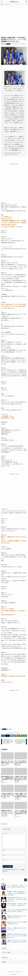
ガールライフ (18, 971)
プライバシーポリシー (11, 971)
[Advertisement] (14, 20)
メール (4, 855)
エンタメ (4, 729)
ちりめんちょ (14, 1)
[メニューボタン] (1, 1)
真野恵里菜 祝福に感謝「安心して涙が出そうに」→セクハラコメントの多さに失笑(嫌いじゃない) (17, 936)
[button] (3, 736)
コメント (5, 833)
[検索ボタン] (26, 1)
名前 (3, 850)
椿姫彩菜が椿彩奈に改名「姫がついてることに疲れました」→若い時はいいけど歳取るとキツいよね (17, 899)
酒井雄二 (10, 729)
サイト (4, 859)
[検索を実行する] (25, 880)
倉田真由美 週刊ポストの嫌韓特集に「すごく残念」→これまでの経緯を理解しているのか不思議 (17, 893)
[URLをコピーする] (25, 736)
